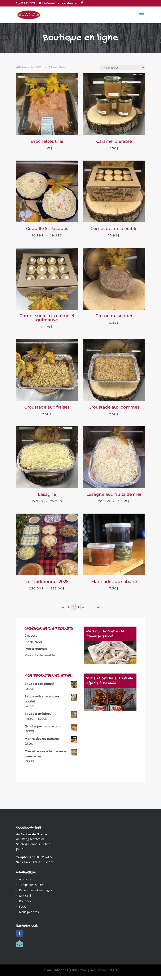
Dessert (31, 635)
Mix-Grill (25, 896)
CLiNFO (112, 970)
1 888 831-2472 (43, 862)
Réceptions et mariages (35, 890)
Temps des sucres (31, 885)
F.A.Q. (23, 907)
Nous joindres (29, 912)
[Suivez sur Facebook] (19, 933)
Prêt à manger (36, 649)
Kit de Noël (33, 642)
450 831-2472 (43, 857)
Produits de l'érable (40, 655)
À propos (25, 879)
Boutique (25, 901)
